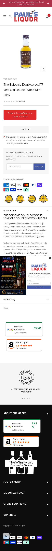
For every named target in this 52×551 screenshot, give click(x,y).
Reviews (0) (9, 300)
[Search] (10, 16)
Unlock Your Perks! (39, 287)
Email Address (30, 280)
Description (9, 210)
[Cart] (47, 16)
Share (5, 308)
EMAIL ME (39, 167)
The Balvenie (10, 79)
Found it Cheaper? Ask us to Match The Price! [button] (20, 115)
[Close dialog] (50, 258)
